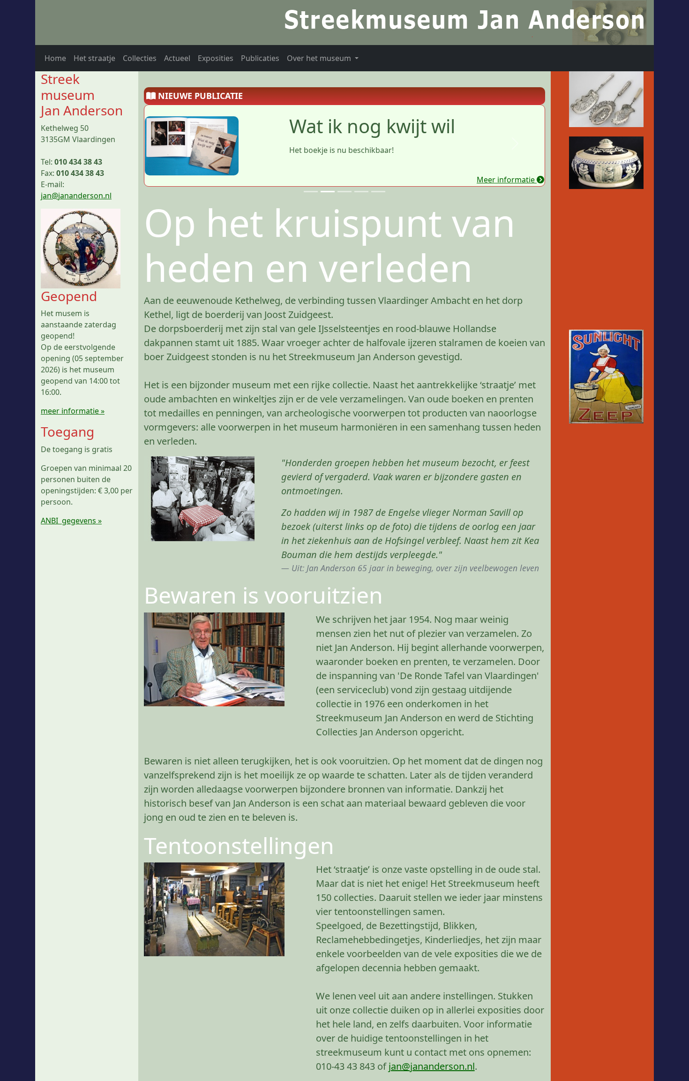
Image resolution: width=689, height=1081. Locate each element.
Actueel (177, 58)
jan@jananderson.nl (76, 195)
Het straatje (94, 58)
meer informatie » (73, 411)
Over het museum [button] (320, 58)
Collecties (140, 58)
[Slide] (311, 191)
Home (55, 58)
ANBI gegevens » (71, 520)
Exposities (215, 58)
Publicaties (260, 58)
